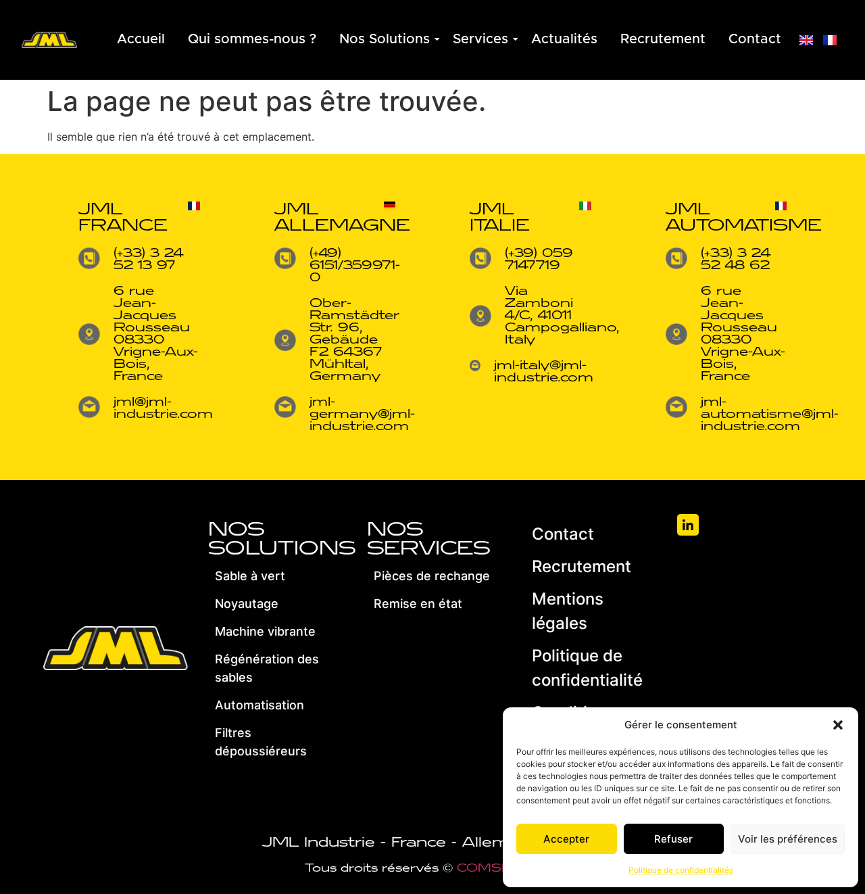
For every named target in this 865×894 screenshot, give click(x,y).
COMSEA (489, 868)
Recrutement (663, 39)
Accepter (566, 838)
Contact (754, 39)
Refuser (673, 838)
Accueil (141, 39)
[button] (838, 725)
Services (480, 39)
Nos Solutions (384, 39)
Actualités (564, 39)
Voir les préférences (787, 838)
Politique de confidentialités (680, 870)
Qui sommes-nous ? (252, 39)
